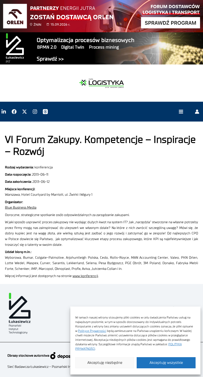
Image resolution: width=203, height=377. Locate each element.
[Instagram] (35, 111)
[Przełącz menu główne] (181, 111)
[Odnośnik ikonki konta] (197, 112)
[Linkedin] (3, 111)
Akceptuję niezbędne (104, 363)
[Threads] (45, 111)
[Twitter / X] (24, 111)
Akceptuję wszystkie (166, 363)
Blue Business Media (20, 207)
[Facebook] (14, 111)
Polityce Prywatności (92, 330)
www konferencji (85, 276)
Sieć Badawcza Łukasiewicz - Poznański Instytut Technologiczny (55, 367)
